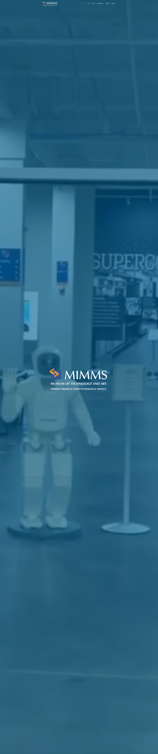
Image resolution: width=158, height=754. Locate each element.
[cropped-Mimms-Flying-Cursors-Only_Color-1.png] (50, 3)
